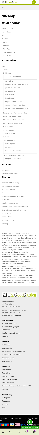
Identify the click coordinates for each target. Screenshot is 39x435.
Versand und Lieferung (10, 183)
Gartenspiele (8, 81)
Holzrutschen (9, 95)
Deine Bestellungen (9, 379)
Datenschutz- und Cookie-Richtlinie (15, 206)
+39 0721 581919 (14, 313)
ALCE (5, 42)
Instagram (6, 398)
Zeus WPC (7, 56)
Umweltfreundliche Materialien (13, 196)
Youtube (5, 404)
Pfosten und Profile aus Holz (13, 120)
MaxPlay (6, 45)
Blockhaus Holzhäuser (13, 76)
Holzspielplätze (10, 98)
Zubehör (6, 137)
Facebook (6, 401)
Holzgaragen (9, 147)
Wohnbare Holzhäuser (13, 150)
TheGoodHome (9, 140)
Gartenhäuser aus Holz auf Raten (14, 210)
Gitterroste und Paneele (12, 116)
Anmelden (6, 170)
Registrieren (6, 373)
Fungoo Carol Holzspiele (13, 101)
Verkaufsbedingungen (10, 186)
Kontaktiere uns (8, 220)
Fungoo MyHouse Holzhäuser (15, 105)
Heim (4, 66)
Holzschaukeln (10, 91)
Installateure (6, 200)
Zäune (5, 69)
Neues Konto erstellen (10, 173)
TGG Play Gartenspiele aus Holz (16, 84)
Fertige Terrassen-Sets (13, 158)
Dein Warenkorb (8, 376)
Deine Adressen (8, 383)
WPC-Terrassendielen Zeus (13, 155)
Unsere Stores (7, 217)
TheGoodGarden (9, 52)
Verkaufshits (6, 32)
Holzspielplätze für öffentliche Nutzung (19, 108)
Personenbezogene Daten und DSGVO (16, 386)
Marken (5, 39)
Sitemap (5, 224)
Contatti (5, 336)
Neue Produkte (7, 28)
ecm (1, 420)
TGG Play (6, 49)
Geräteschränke (9, 130)
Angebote (6, 35)
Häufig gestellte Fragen (11, 203)
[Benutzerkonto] (19, 432)
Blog (3, 407)
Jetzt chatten (16, 315)
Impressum (6, 213)
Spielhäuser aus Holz (12, 88)
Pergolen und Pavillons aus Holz (15, 113)
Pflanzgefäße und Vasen (12, 123)
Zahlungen (6, 193)
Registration (6, 370)
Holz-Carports (10, 144)
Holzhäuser (7, 73)
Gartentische (8, 127)
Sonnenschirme (9, 133)
